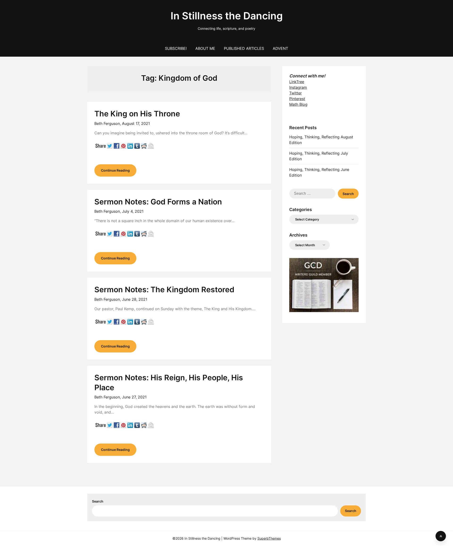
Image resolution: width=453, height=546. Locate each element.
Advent (280, 48)
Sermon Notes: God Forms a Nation (158, 201)
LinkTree (296, 81)
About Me (205, 48)
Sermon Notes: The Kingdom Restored (164, 289)
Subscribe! (176, 48)
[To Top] (441, 536)
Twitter (295, 93)
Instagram (298, 87)
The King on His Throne (137, 113)
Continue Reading (115, 170)
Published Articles (244, 48)
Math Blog (298, 104)
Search (97, 501)
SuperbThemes (269, 538)
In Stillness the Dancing (227, 16)
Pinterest (297, 98)
